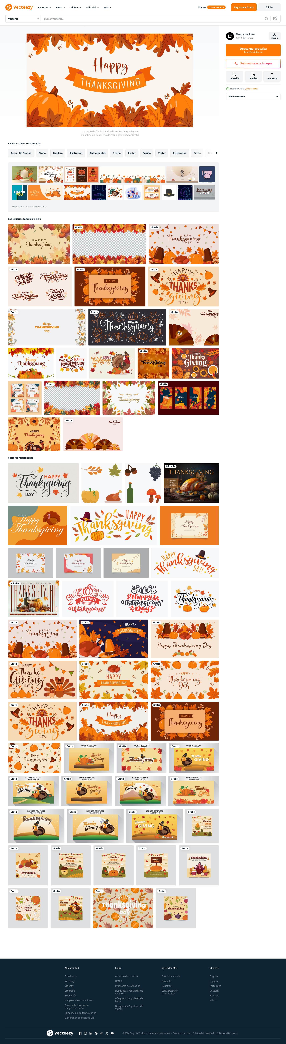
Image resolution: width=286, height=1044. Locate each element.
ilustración (76, 153)
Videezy (69, 985)
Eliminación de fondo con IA (80, 1012)
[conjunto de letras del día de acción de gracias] (40, 286)
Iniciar (269, 7)
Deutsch (214, 990)
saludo (147, 153)
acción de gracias (21, 153)
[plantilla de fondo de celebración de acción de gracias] (89, 758)
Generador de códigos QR (79, 1017)
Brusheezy (71, 976)
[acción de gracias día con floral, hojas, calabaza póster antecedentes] (123, 908)
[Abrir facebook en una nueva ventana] (80, 1033)
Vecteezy (70, 981)
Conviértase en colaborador (169, 992)
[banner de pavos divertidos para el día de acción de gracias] (93, 434)
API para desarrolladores (79, 1000)
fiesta (197, 153)
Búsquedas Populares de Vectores (129, 992)
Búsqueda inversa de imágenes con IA (77, 1007)
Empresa (70, 990)
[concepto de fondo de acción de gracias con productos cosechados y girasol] (195, 363)
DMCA (118, 981)
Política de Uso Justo (227, 1033)
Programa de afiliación (127, 985)
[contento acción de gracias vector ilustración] (202, 826)
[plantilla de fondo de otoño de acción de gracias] (31, 363)
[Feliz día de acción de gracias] (185, 563)
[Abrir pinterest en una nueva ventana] (96, 1033)
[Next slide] (214, 153)
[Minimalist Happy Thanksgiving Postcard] (191, 483)
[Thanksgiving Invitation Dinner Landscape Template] (33, 599)
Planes (202, 7)
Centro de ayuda (170, 976)
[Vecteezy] (19, 7)
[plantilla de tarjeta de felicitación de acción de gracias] (71, 363)
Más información (237, 96)
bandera (58, 153)
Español (214, 981)
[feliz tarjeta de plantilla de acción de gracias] (189, 525)
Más (106, 7)
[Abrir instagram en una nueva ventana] (85, 1033)
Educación (70, 995)
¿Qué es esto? (251, 88)
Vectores (43, 7)
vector (162, 153)
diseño (117, 153)
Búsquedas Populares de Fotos (129, 1000)
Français (214, 995)
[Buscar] (266, 19)
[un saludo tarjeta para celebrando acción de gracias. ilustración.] (37, 525)
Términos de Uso (181, 1033)
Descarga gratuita (253, 50)
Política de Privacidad (203, 1033)
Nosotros (166, 985)
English (214, 976)
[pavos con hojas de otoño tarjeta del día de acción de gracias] (194, 327)
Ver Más (204, 192)
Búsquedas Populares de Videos (129, 1007)
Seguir (274, 38)
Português (215, 985)
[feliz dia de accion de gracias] (39, 244)
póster (132, 153)
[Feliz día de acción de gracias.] (113, 525)
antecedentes (98, 153)
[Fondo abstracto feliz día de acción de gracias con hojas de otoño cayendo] (153, 363)
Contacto (166, 981)
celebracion (179, 153)
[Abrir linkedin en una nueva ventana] (90, 1033)
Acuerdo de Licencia (126, 976)
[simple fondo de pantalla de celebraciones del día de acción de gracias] (47, 327)
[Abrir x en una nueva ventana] (107, 1033)
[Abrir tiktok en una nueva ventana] (101, 1033)
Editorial (91, 7)
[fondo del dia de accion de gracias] (34, 434)
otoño (42, 153)
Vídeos (74, 7)
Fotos (59, 7)
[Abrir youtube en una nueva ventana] (112, 1033)
